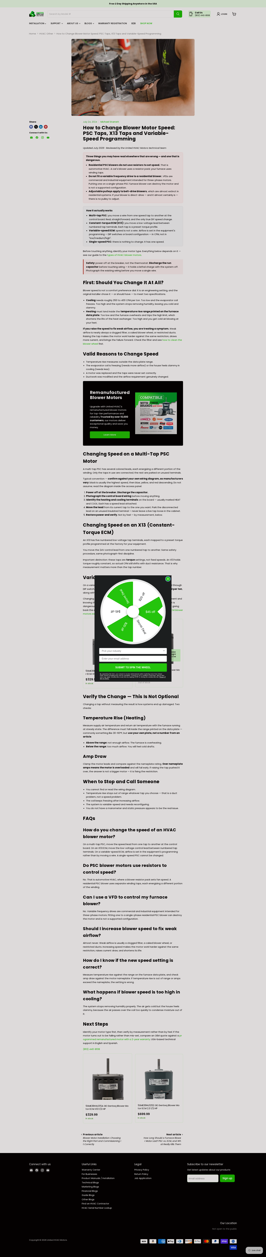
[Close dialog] (168, 579)
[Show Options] (163, 651)
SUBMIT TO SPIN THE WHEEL (133, 667)
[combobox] (132, 651)
